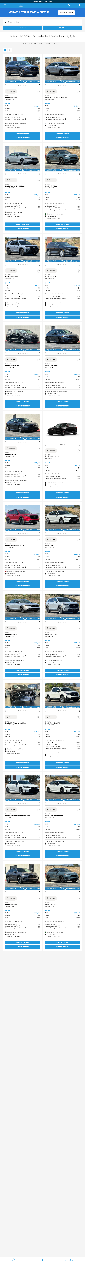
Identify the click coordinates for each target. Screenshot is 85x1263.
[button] (39, 85)
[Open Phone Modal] (69, 5)
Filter (64, 28)
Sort (24, 28)
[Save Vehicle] (38, 91)
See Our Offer (66, 12)
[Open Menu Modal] (5, 5)
